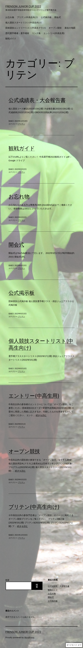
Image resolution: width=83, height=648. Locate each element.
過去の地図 (70, 28)
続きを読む (41, 415)
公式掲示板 (46, 17)
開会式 (57, 17)
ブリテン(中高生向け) (27, 17)
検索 (7, 580)
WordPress (29, 637)
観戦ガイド (10, 38)
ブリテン (21, 124)
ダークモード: (72, 645)
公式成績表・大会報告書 (37, 100)
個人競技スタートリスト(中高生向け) (23, 22)
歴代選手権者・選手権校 (17, 33)
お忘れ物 (9, 17)
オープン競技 (55, 28)
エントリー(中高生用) (54, 33)
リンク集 (36, 33)
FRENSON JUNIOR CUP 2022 (23, 6)
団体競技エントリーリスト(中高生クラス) (25, 28)
